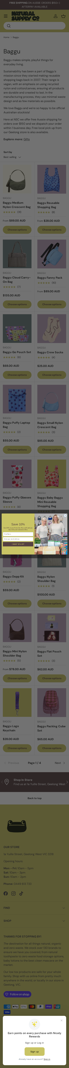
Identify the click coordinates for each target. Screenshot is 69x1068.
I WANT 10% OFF (18, 544)
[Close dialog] (65, 515)
